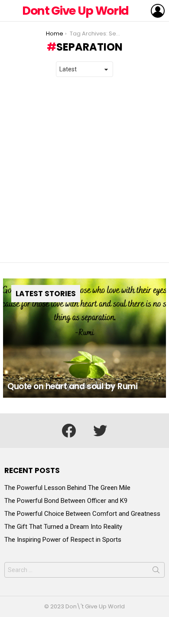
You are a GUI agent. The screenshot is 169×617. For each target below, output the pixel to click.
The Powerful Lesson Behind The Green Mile (67, 488)
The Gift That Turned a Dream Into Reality (63, 527)
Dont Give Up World (75, 11)
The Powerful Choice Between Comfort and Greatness (82, 514)
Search (156, 571)
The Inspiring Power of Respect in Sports (62, 539)
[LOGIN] (158, 11)
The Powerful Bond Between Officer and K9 (65, 501)
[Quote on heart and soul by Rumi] (84, 338)
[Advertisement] (84, 170)
